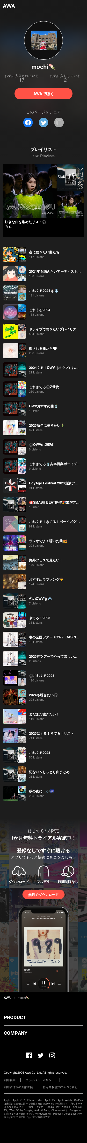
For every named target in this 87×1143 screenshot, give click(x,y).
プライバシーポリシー (39, 1080)
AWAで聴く (43, 93)
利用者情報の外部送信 (18, 1087)
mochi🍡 (23, 997)
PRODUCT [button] (15, 1017)
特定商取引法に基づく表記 (60, 1087)
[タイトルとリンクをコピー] (59, 122)
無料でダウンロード (43, 894)
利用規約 (9, 1080)
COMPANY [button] (15, 1033)
